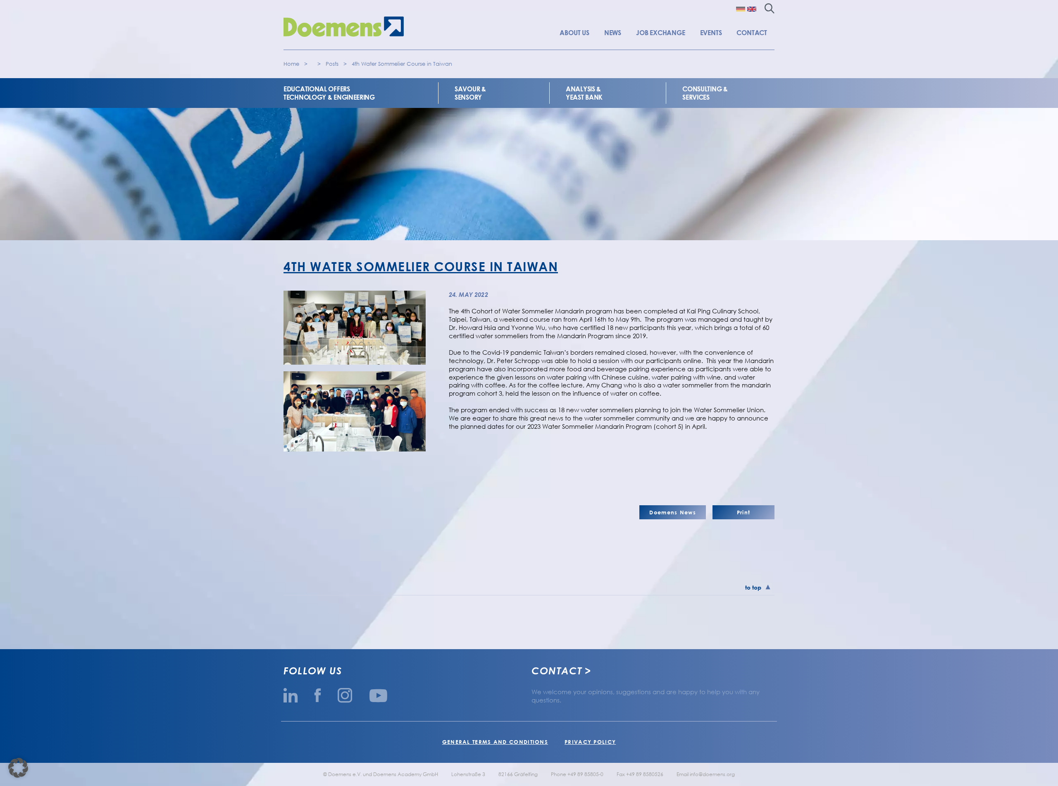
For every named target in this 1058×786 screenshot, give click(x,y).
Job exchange (660, 33)
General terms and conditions (495, 741)
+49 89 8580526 (644, 774)
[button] (18, 768)
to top (753, 587)
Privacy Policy (590, 741)
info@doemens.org (712, 774)
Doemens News (672, 512)
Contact (751, 33)
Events (711, 33)
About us (574, 33)
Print (744, 512)
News (612, 33)
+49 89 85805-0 (585, 774)
